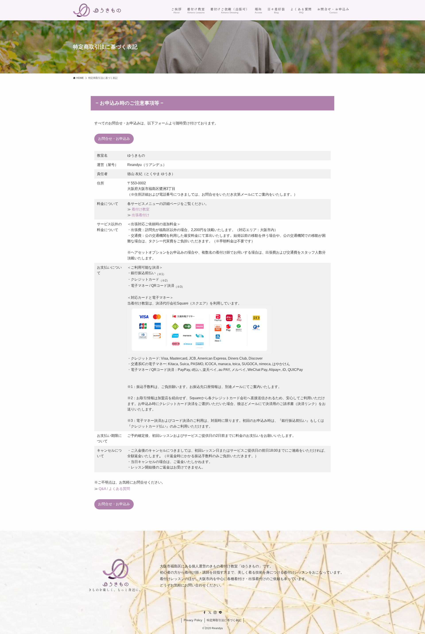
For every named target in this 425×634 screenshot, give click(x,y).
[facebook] (205, 613)
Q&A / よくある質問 (114, 489)
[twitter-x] (210, 613)
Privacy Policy (193, 620)
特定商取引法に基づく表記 (224, 620)
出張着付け (140, 215)
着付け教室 (140, 209)
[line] (220, 613)
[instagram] (215, 613)
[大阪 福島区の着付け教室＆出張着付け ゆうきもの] (97, 10)
